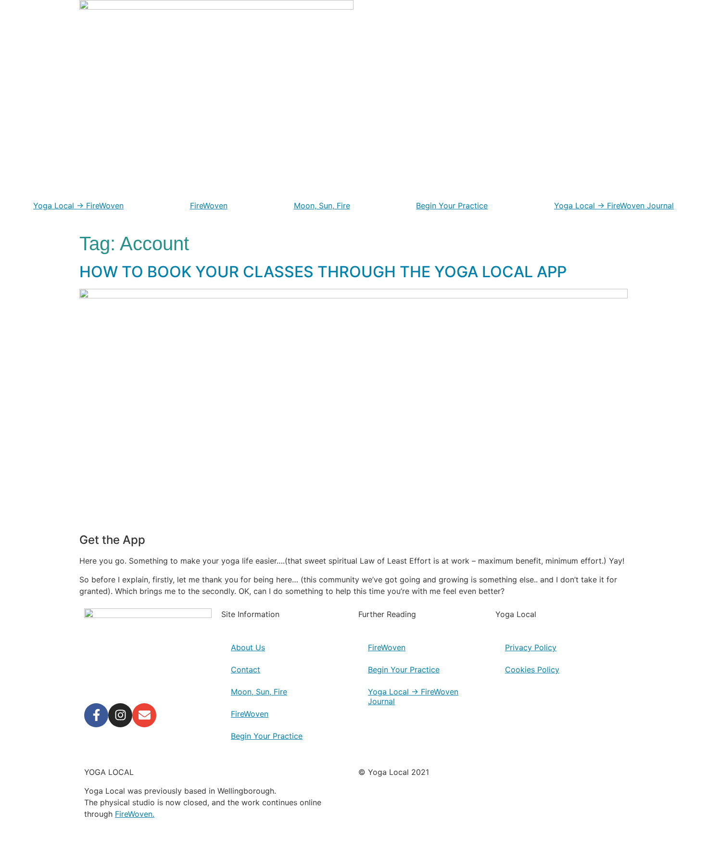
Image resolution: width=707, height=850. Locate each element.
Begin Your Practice (452, 205)
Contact (245, 669)
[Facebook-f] (96, 715)
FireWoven (208, 205)
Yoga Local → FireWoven (78, 205)
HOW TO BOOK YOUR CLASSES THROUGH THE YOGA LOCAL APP (323, 271)
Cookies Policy (532, 669)
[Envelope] (144, 715)
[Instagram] (120, 715)
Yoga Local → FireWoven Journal (614, 205)
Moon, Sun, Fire (322, 205)
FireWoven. (134, 814)
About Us (248, 647)
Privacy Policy (530, 647)
